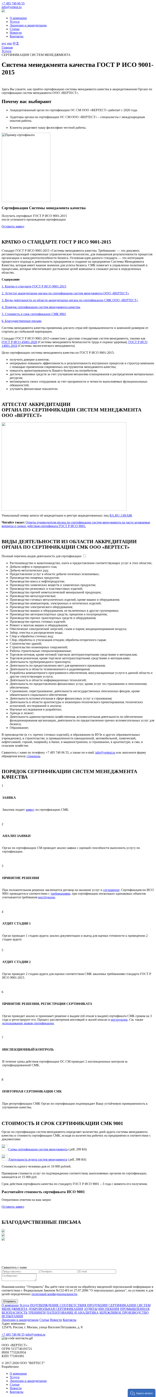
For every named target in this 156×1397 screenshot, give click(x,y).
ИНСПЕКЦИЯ (108, 1309)
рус (4, 43)
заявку (30, 809)
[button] (141, 1393)
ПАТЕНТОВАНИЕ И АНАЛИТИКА (73, 1312)
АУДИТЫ (91, 1309)
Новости (16, 32)
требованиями (60, 893)
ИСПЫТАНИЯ (12, 1316)
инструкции (46, 897)
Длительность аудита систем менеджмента (37, 1159)
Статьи (15, 29)
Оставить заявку (13, 226)
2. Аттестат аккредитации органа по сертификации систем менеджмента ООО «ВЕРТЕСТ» (65, 293)
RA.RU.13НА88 (120, 515)
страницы (33, 756)
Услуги (15, 21)
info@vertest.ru (12, 7)
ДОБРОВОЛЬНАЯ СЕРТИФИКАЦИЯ (55, 1309)
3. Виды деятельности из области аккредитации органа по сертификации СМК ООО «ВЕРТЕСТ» (70, 300)
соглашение (111, 890)
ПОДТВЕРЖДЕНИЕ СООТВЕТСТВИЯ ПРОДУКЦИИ (69, 1305)
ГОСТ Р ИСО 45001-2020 (19, 342)
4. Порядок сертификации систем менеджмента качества (41, 307)
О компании (18, 18)
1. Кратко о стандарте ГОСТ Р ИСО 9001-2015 (34, 286)
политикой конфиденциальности (54, 1294)
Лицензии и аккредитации (28, 25)
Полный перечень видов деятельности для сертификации (41, 556)
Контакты (16, 36)
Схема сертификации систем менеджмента (38, 1149)
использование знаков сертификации (28, 1023)
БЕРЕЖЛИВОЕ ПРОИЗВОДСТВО (124, 1312)
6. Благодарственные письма (21, 321)
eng (9, 43)
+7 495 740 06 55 (13, 3)
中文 (16, 43)
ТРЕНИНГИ (37, 1312)
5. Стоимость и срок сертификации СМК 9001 (34, 314)
